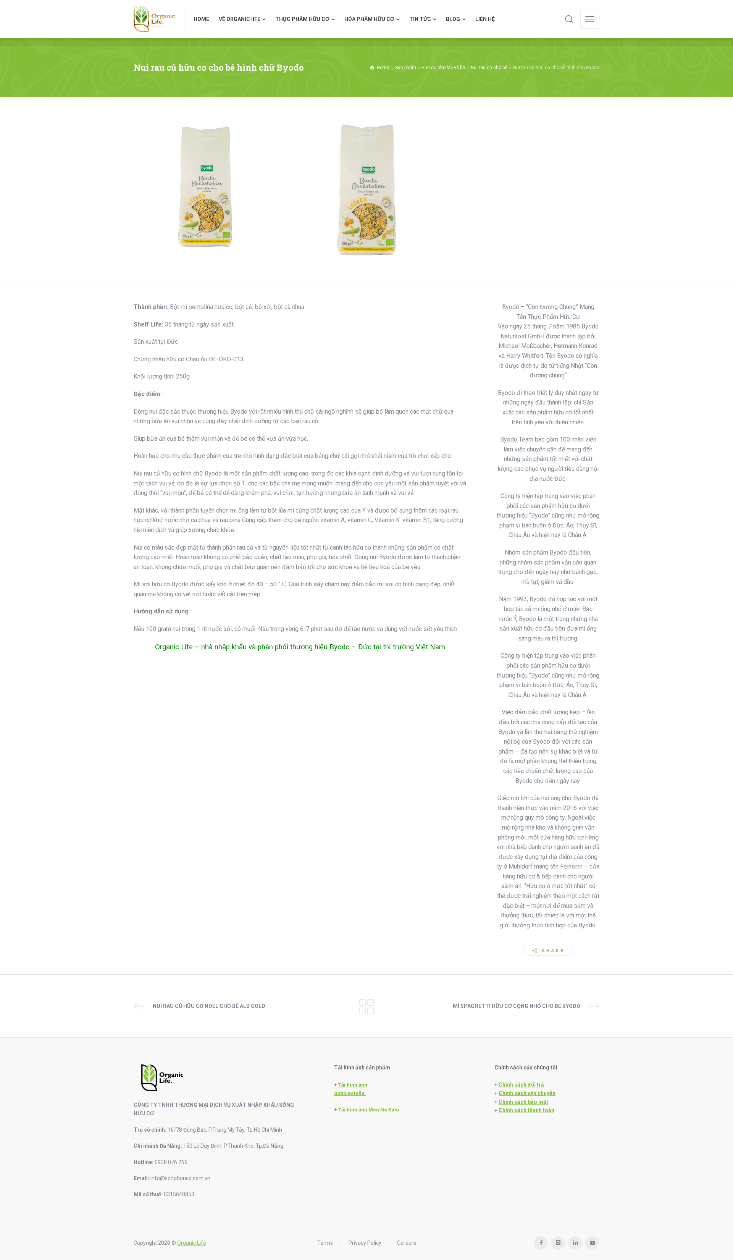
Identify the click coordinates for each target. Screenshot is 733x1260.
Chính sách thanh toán (526, 1110)
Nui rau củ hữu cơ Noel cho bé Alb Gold (209, 1006)
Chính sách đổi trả (521, 1085)
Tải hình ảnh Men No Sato (368, 1110)
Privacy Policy (365, 1243)
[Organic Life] (154, 19)
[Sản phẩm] (366, 1006)
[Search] (569, 19)
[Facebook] (541, 1243)
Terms (325, 1243)
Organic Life (191, 1243)
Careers (406, 1243)
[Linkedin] (575, 1243)
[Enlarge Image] (205, 187)
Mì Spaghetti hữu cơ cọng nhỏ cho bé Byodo (516, 1006)
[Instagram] (558, 1243)
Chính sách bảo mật (523, 1102)
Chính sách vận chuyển (527, 1093)
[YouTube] (592, 1243)
